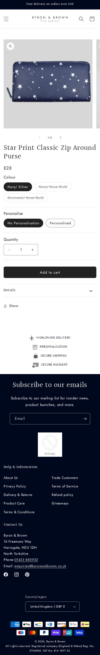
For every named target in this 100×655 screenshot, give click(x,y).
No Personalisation (23, 223)
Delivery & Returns (18, 494)
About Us (11, 477)
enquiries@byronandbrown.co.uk (40, 566)
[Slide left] (39, 137)
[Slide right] (60, 137)
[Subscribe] (84, 418)
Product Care (14, 503)
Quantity (11, 239)
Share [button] (13, 305)
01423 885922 (26, 559)
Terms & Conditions (19, 512)
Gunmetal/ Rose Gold (28, 198)
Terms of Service (65, 486)
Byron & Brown (55, 641)
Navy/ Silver (18, 186)
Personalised (60, 223)
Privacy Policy (15, 486)
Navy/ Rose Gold (55, 187)
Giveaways (60, 503)
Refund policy (62, 494)
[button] (6, 19)
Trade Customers (65, 477)
